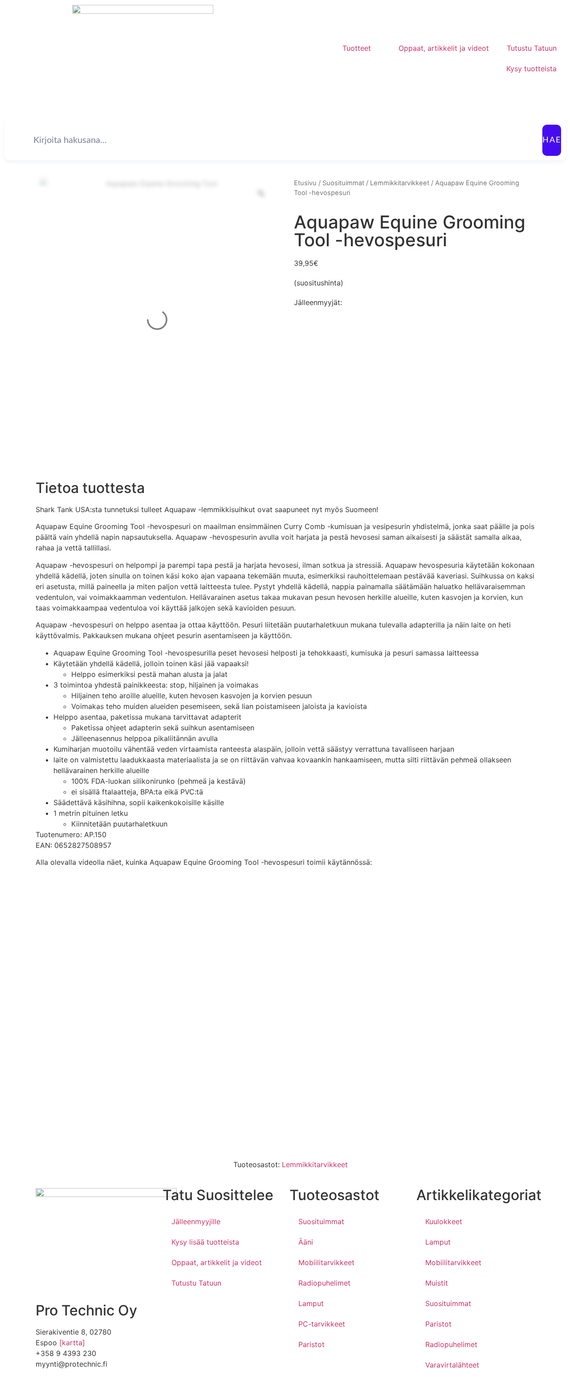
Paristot (311, 1344)
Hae (551, 140)
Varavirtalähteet (452, 1364)
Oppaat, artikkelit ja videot (444, 48)
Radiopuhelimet (324, 1282)
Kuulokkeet (443, 1221)
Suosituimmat (343, 183)
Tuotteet (356, 48)
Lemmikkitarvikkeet (399, 183)
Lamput (311, 1303)
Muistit (436, 1282)
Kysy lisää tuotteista (205, 1242)
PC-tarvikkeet (321, 1323)
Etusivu (305, 183)
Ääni (305, 1242)
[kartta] (72, 1342)
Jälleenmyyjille (195, 1221)
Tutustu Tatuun (532, 48)
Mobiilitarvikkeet (326, 1262)
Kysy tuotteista (531, 68)
